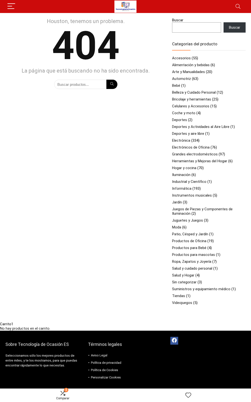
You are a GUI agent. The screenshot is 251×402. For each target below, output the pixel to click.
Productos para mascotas (193, 254)
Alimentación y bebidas (191, 65)
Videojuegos (182, 303)
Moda (176, 227)
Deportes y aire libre (188, 133)
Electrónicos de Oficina (191, 147)
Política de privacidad (106, 362)
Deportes (179, 120)
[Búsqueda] (111, 84)
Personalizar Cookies (106, 377)
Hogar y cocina (184, 168)
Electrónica (181, 140)
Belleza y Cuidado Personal (194, 92)
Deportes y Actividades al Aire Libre (200, 127)
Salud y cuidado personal (192, 268)
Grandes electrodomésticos (195, 154)
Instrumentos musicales (192, 195)
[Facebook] (174, 341)
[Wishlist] (188, 395)
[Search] (238, 6)
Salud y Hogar (183, 275)
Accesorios (181, 58)
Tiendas (178, 296)
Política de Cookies (104, 370)
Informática (181, 188)
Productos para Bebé (189, 248)
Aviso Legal (99, 355)
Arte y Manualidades (188, 72)
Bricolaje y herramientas (191, 99)
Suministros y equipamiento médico (201, 289)
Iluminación (181, 175)
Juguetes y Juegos (187, 220)
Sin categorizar (184, 282)
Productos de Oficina (189, 241)
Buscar (177, 20)
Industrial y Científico (189, 181)
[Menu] (11, 6)
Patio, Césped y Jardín (190, 234)
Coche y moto (183, 113)
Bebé (176, 85)
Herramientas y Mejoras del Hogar (199, 161)
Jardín (177, 202)
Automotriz (181, 78)
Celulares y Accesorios (190, 106)
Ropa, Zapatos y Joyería (191, 261)
